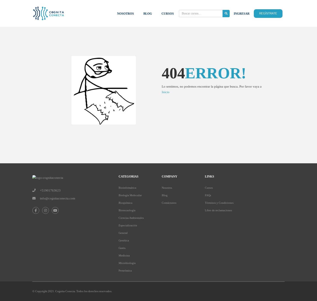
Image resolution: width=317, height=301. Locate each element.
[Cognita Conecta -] (48, 15)
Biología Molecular (130, 195)
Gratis (122, 248)
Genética (124, 240)
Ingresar (242, 13)
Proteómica (125, 270)
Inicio (165, 92)
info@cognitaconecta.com (57, 198)
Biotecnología (127, 210)
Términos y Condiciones (219, 202)
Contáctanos (169, 202)
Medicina (124, 255)
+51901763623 (50, 190)
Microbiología (127, 263)
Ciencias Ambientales (131, 217)
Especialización (128, 225)
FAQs (208, 195)
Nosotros (125, 13)
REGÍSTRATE (268, 13)
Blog (147, 13)
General (123, 233)
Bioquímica (125, 202)
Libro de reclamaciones (218, 210)
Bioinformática (127, 187)
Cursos (168, 13)
